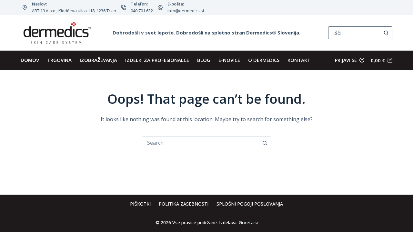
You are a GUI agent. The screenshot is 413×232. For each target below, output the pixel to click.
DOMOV (30, 60)
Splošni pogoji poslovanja (250, 204)
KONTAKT (298, 60)
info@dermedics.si (185, 11)
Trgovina (59, 60)
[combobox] (200, 142)
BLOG (203, 60)
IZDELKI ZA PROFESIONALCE (157, 60)
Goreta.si (248, 222)
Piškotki (140, 204)
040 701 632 (142, 11)
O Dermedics (263, 60)
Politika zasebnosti (183, 204)
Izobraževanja (98, 60)
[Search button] (386, 33)
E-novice (229, 60)
